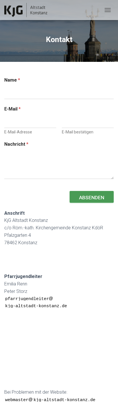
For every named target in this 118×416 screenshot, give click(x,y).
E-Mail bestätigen (77, 132)
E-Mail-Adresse (18, 132)
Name (12, 80)
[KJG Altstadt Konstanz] (29, 10)
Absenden (91, 197)
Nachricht (16, 144)
